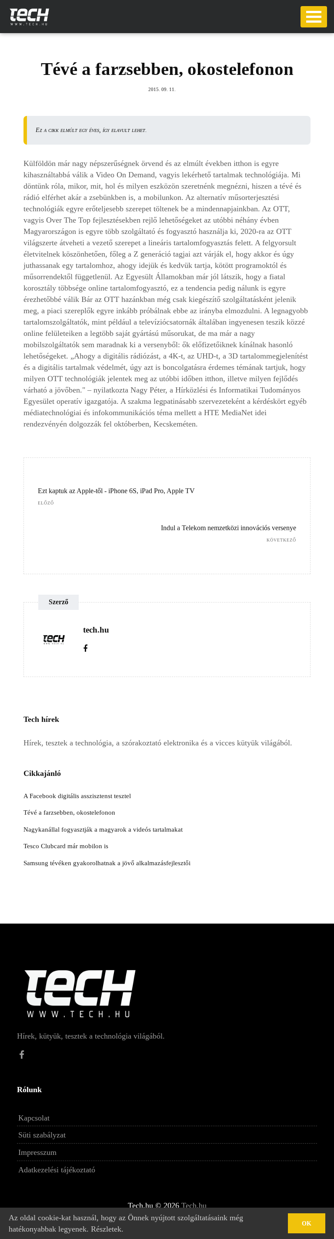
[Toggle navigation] (314, 16)
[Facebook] (85, 648)
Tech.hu (194, 1205)
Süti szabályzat (42, 1135)
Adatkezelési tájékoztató (56, 1169)
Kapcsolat (34, 1118)
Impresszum (37, 1152)
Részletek (106, 1229)
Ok (306, 1223)
